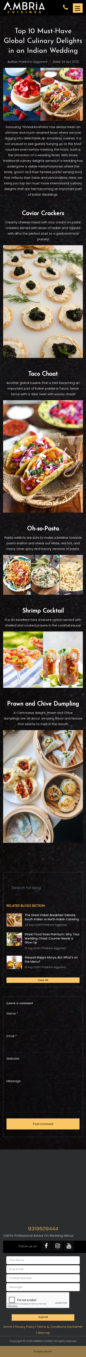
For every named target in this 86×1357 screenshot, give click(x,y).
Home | (9, 1327)
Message (13, 1081)
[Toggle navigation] (77, 7)
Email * (11, 1036)
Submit (43, 1317)
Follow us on (28, 1246)
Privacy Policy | (26, 1327)
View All (43, 980)
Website (12, 1058)
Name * (12, 1013)
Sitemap (44, 1333)
